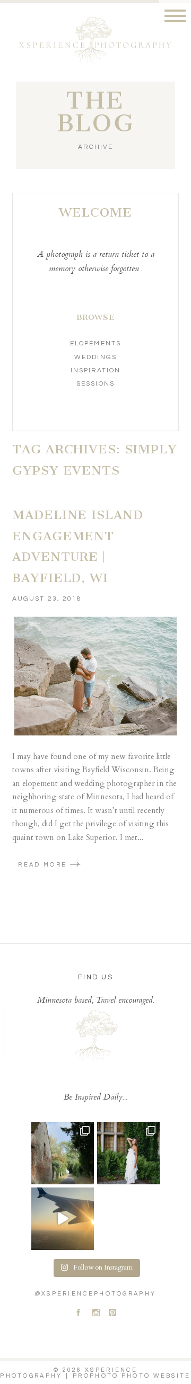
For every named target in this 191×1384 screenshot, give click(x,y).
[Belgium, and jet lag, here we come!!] (62, 1218)
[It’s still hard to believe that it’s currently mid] (62, 1153)
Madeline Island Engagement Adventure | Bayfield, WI (77, 546)
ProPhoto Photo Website (132, 1376)
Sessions (95, 383)
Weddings (95, 357)
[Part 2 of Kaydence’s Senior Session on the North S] (128, 1153)
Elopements (95, 343)
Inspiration (95, 370)
